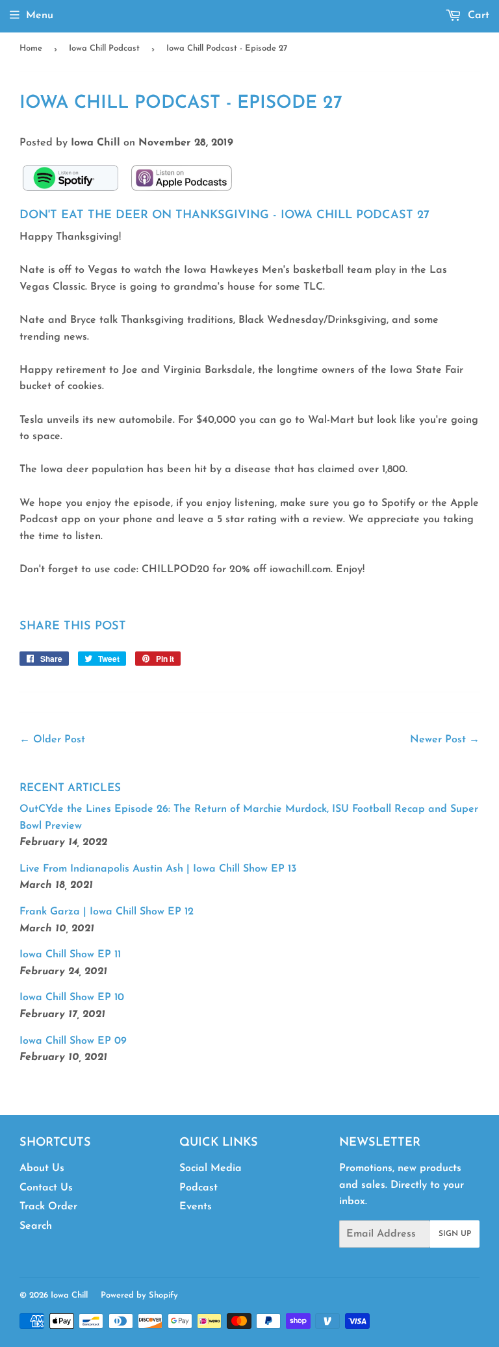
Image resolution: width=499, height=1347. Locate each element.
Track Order (48, 1207)
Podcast (198, 1188)
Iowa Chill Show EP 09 (73, 1041)
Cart (477, 15)
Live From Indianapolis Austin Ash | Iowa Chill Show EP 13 (157, 869)
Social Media (210, 1168)
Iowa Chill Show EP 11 (70, 955)
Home (30, 48)
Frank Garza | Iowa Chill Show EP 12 (106, 912)
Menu (39, 15)
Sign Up (455, 1234)
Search (35, 1226)
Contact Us (46, 1188)
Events (195, 1207)
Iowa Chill (69, 1295)
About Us (41, 1168)
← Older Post (52, 740)
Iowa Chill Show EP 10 (71, 997)
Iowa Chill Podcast (104, 48)
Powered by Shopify (139, 1295)
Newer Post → (445, 740)
